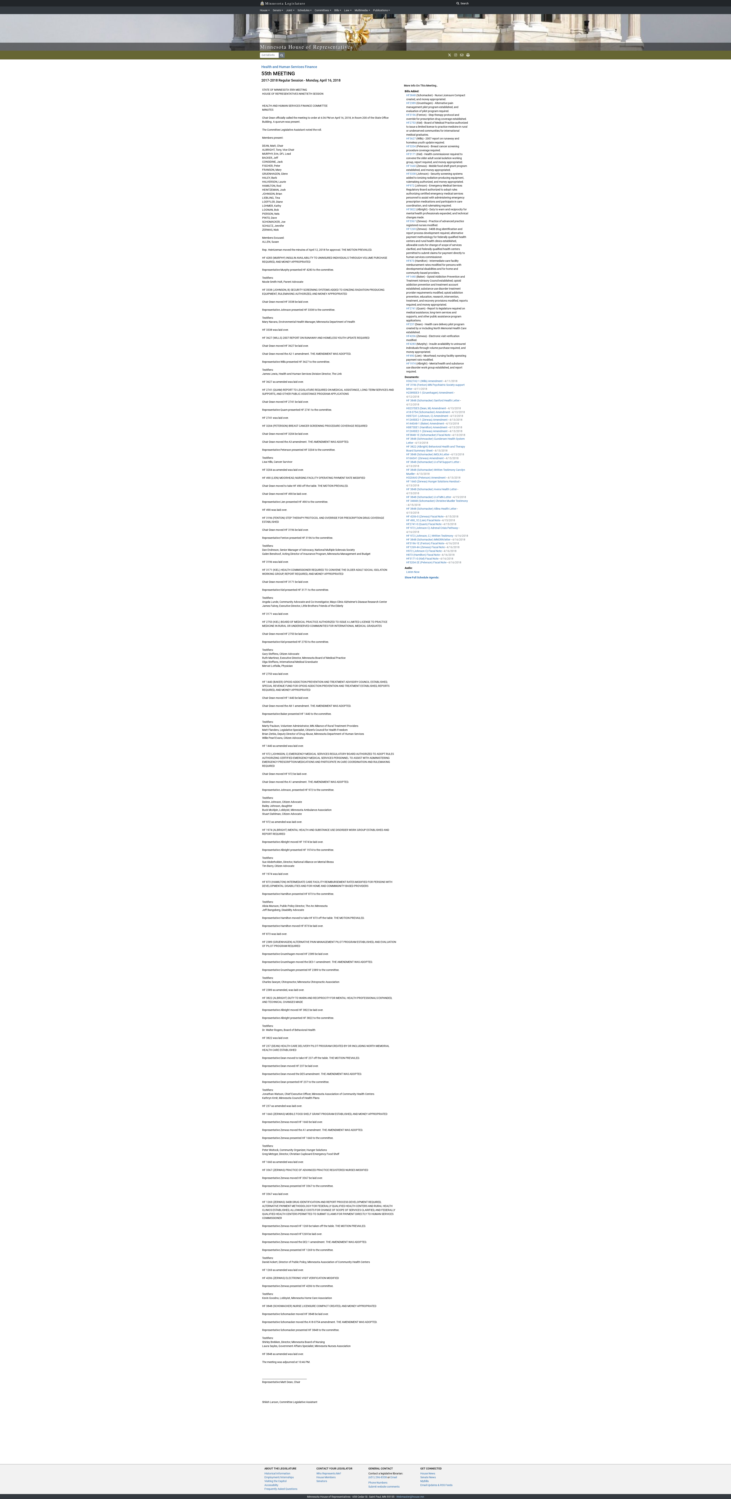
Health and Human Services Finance (289, 67)
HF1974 (411, 363)
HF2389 (411, 103)
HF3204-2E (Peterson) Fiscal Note (426, 562)
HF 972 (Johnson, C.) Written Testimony (430, 535)
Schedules (304, 10)
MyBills (424, 1481)
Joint (289, 10)
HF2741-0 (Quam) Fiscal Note (424, 524)
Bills (336, 10)
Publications (380, 10)
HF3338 (411, 173)
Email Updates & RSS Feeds (436, 1485)
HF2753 (411, 122)
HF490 (410, 355)
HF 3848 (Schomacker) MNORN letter (428, 539)
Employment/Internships (279, 1477)
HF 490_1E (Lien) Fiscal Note (423, 520)
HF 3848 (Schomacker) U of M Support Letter (433, 462)
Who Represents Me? (328, 1473)
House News (427, 1473)
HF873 (410, 260)
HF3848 (411, 95)
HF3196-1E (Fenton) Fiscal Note (425, 543)
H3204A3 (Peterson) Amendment (426, 477)
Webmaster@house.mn (410, 1496)
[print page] (468, 55)
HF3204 (411, 146)
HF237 (410, 324)
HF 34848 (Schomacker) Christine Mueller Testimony (437, 500)
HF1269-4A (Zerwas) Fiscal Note (425, 547)
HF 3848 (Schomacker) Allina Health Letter (431, 508)
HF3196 (411, 114)
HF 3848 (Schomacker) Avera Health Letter (431, 489)
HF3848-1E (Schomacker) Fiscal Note (428, 434)
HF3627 (411, 138)
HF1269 (411, 229)
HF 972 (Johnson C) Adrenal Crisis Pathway (432, 527)
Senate (277, 10)
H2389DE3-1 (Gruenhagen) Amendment (430, 392)
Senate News (428, 1477)
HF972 (410, 185)
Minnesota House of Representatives (306, 46)
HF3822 (411, 209)
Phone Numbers (377, 1482)
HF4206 (411, 336)
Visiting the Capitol (275, 1481)
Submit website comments (384, 1486)
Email (393, 1477)
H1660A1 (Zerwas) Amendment (425, 458)
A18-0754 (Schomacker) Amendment (428, 412)
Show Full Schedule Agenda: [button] (422, 577)
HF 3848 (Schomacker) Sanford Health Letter (433, 400)
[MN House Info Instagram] (456, 55)
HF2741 (411, 308)
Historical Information (277, 1473)
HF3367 (411, 221)
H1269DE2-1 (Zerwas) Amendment (427, 419)
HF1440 (411, 276)
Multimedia (361, 10)
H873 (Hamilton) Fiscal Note (423, 554)
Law (346, 10)
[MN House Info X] (449, 55)
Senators (321, 1481)
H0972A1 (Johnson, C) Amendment (427, 415)
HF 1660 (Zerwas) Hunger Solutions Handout (433, 481)
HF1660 (411, 165)
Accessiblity (271, 1485)
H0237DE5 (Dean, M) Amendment (426, 408)
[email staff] (462, 55)
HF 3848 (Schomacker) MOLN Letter (428, 454)
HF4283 (411, 343)
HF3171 (411, 154)
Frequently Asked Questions (280, 1488)
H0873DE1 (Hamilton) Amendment (427, 427)
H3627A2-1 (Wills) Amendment (424, 381)
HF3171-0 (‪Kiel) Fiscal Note (422, 558)
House (263, 10)
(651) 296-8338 (377, 1477)
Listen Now (413, 571)
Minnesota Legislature (285, 3)
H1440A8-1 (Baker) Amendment (425, 423)
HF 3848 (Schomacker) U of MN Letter (429, 497)
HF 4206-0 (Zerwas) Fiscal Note (425, 516)
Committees (322, 10)
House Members (326, 1477)
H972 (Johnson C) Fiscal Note (424, 551)
